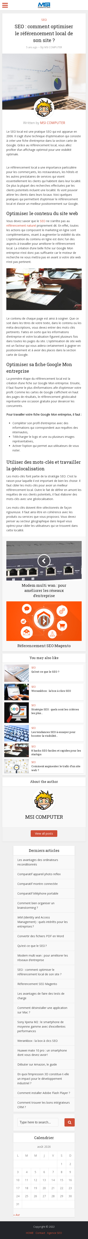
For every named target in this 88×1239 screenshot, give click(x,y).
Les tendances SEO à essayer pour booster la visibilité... (53, 734)
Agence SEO (54, 1233)
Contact (40, 1233)
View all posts (44, 833)
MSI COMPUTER (53, 47)
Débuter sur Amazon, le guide (37, 1064)
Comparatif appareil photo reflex (39, 874)
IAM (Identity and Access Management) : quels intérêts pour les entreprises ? (42, 921)
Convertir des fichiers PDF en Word (41, 936)
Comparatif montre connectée (37, 884)
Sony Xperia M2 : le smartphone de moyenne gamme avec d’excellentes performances (41, 1026)
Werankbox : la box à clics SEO (51, 691)
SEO (44, 20)
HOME (30, 1233)
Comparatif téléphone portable (37, 893)
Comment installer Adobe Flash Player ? (43, 1093)
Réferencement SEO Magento (37, 984)
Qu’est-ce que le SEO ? (45, 671)
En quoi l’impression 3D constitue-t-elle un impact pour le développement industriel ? (43, 1078)
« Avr (16, 1215)
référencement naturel (21, 225)
